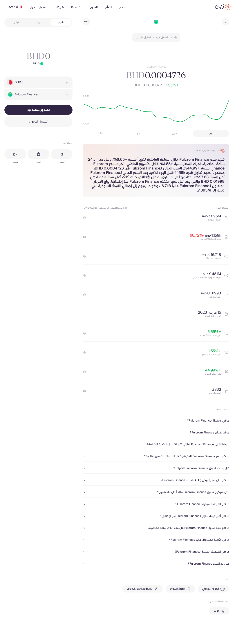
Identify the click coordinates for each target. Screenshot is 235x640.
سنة (101, 133)
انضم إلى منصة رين (38, 109)
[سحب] (15, 154)
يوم (210, 133)
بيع (38, 22)
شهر (138, 133)
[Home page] (223, 7)
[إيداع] (38, 154)
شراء (61, 22)
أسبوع (174, 133)
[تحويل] (62, 154)
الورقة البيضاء (177, 589)
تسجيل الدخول (38, 121)
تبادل (16, 22)
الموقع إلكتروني (210, 589)
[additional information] (84, 217)
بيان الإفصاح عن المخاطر (139, 589)
